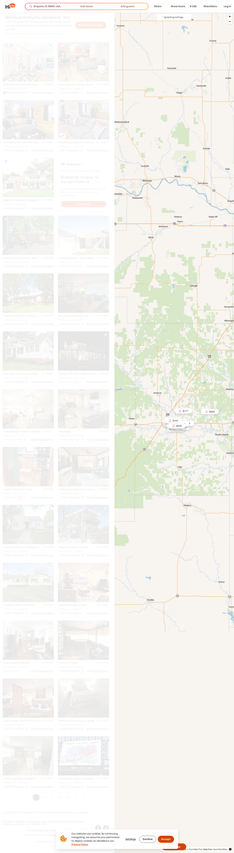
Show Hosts (178, 6)
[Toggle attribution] (230, 849)
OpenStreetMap (220, 849)
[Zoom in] (229, 16)
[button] (193, 6)
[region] (174, 432)
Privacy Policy (79, 844)
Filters (158, 6)
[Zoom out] (229, 21)
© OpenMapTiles (195, 849)
